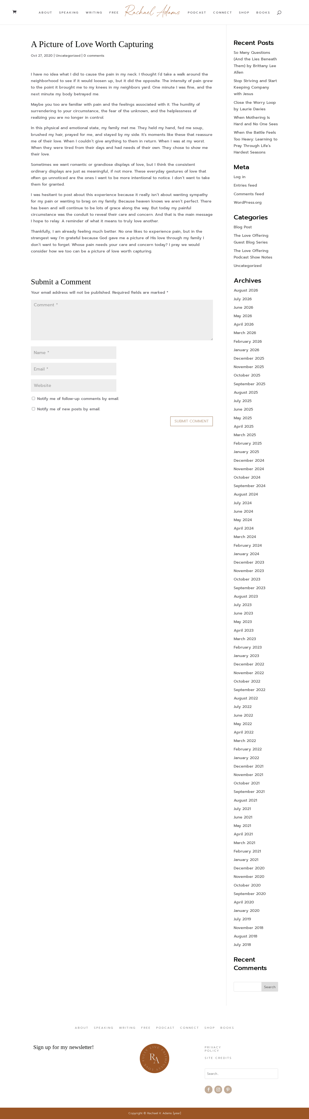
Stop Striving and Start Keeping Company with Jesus (255, 87)
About (45, 13)
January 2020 (247, 911)
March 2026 (245, 333)
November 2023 (249, 571)
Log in (240, 177)
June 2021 (243, 817)
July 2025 (243, 401)
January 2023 (246, 656)
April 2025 (243, 426)
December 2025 (249, 358)
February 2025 (248, 443)
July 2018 (242, 945)
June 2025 (243, 409)
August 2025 (246, 392)
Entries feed (245, 185)
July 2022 (243, 707)
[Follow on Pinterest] (228, 1089)
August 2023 (246, 596)
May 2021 (242, 826)
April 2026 (244, 324)
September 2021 (249, 792)
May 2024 (243, 520)
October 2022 (247, 681)
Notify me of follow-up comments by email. (78, 399)
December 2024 (249, 460)
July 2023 (243, 605)
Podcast (197, 13)
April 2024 (244, 528)
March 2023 (245, 639)
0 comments (94, 55)
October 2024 (247, 477)
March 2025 (245, 435)
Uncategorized (68, 55)
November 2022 (249, 673)
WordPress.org (248, 202)
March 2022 (245, 741)
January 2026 (246, 350)
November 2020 (249, 877)
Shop (244, 13)
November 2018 (248, 928)
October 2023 (247, 579)
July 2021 (242, 809)
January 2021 (246, 860)
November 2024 (249, 469)
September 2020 (250, 894)
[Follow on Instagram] (218, 1089)
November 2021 (248, 775)
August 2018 (245, 936)
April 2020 (244, 902)
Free (114, 13)
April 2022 (243, 732)
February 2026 (248, 341)
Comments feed (249, 194)
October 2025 (247, 375)
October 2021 (247, 783)
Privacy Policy (213, 1049)
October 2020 (247, 885)
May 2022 (243, 724)
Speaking (69, 13)
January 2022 (246, 758)
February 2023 (248, 647)
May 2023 (243, 622)
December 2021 (248, 766)
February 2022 (248, 749)
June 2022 (243, 715)
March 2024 (245, 537)
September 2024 (250, 486)
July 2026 (243, 299)
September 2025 (249, 384)
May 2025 (243, 418)
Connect (222, 13)
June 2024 (243, 511)
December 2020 (249, 868)
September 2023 (249, 588)
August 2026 (246, 290)
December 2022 (249, 664)
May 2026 (243, 316)
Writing (94, 13)
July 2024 (243, 503)
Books (263, 13)
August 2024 (246, 494)
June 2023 (243, 613)
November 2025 (249, 367)
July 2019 (242, 919)
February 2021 (247, 851)
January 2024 (246, 554)
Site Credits (218, 1058)
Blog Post (243, 227)
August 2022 (246, 698)
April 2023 (243, 630)
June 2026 (243, 307)
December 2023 (249, 562)
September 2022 (249, 690)
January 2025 (246, 452)
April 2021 (243, 834)
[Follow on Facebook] (208, 1089)
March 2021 (244, 843)
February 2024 (248, 545)
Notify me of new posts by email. (68, 409)
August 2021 (245, 800)
